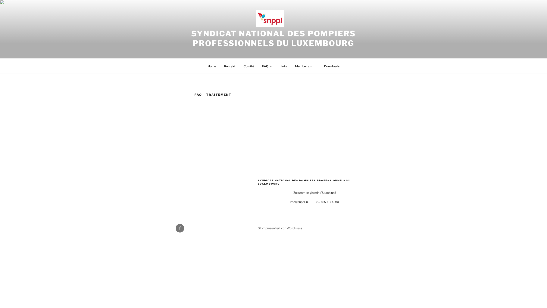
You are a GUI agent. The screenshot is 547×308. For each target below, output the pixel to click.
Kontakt (229, 66)
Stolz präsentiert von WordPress (280, 228)
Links (283, 66)
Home (212, 66)
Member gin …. (305, 66)
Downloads (332, 66)
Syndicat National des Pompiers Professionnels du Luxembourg (273, 38)
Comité (249, 66)
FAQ (265, 66)
